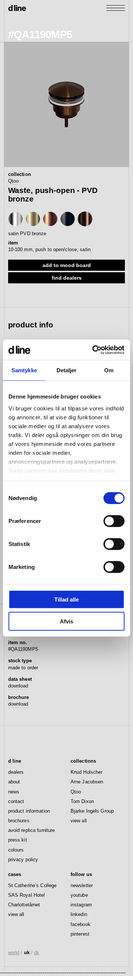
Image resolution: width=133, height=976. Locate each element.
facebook (81, 924)
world (14, 952)
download (18, 686)
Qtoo (13, 181)
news (13, 792)
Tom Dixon (82, 801)
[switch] (114, 521)
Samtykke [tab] (24, 370)
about (14, 782)
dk (36, 952)
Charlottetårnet (24, 904)
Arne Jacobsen (87, 782)
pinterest (80, 934)
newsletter (82, 885)
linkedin (79, 914)
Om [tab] (108, 370)
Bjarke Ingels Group (92, 811)
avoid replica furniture (31, 830)
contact (16, 801)
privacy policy (23, 859)
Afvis (66, 621)
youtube (79, 895)
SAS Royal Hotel (26, 895)
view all (79, 820)
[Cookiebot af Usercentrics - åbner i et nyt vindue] (94, 349)
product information (29, 811)
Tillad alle (66, 599)
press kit (17, 840)
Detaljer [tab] (67, 370)
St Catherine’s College (32, 885)
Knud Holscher (87, 772)
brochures (19, 820)
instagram (81, 904)
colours (16, 850)
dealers (16, 772)
